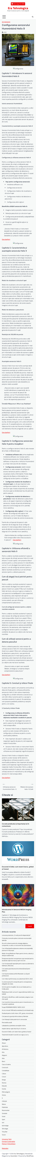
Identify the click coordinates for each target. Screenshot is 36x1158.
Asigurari (4, 1055)
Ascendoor (13, 1156)
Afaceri (4, 1043)
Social (3, 1116)
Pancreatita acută (7, 1022)
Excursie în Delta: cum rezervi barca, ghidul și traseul (18, 868)
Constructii (5, 1067)
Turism (4, 1135)
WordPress (29, 1156)
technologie (5, 1126)
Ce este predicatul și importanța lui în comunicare (15, 825)
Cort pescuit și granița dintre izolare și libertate (15, 1016)
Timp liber (4, 1132)
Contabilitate (5, 1071)
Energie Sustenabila (8, 1141)
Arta (3, 1052)
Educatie (4, 1086)
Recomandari (6, 22)
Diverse (4, 1083)
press (4, 32)
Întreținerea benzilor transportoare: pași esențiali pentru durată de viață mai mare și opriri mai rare (18, 959)
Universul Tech (7, 1139)
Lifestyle (4, 1101)
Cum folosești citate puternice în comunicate (14, 1019)
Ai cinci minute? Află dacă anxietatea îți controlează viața (18, 1010)
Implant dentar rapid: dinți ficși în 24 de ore (14, 1029)
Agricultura (5, 1046)
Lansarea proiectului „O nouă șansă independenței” (16, 935)
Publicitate (5, 1107)
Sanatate (4, 1113)
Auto (3, 1058)
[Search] (32, 16)
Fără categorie (6, 1092)
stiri (3, 1122)
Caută (30, 926)
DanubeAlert (6, 239)
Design (4, 1080)
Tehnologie (5, 1129)
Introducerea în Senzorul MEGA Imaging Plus (16, 911)
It (2, 1098)
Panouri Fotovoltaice (8, 1144)
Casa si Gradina (6, 1064)
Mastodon (5, 1148)
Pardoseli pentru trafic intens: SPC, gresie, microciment (17, 1013)
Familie (4, 1089)
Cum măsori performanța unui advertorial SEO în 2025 (17, 979)
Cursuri (4, 1077)
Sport (3, 1119)
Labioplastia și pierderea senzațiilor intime (14, 1025)
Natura (4, 1104)
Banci (3, 1061)
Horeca (4, 1095)
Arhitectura (5, 1049)
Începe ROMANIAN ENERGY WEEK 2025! (13, 1007)
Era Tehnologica (18, 8)
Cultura (4, 1074)
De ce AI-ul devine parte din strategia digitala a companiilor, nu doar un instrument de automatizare (16, 944)
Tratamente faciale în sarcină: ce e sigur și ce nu (15, 1035)
